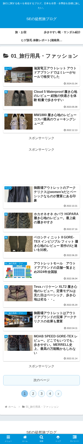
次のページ (41, 380)
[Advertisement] (41, 166)
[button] (74, 364)
